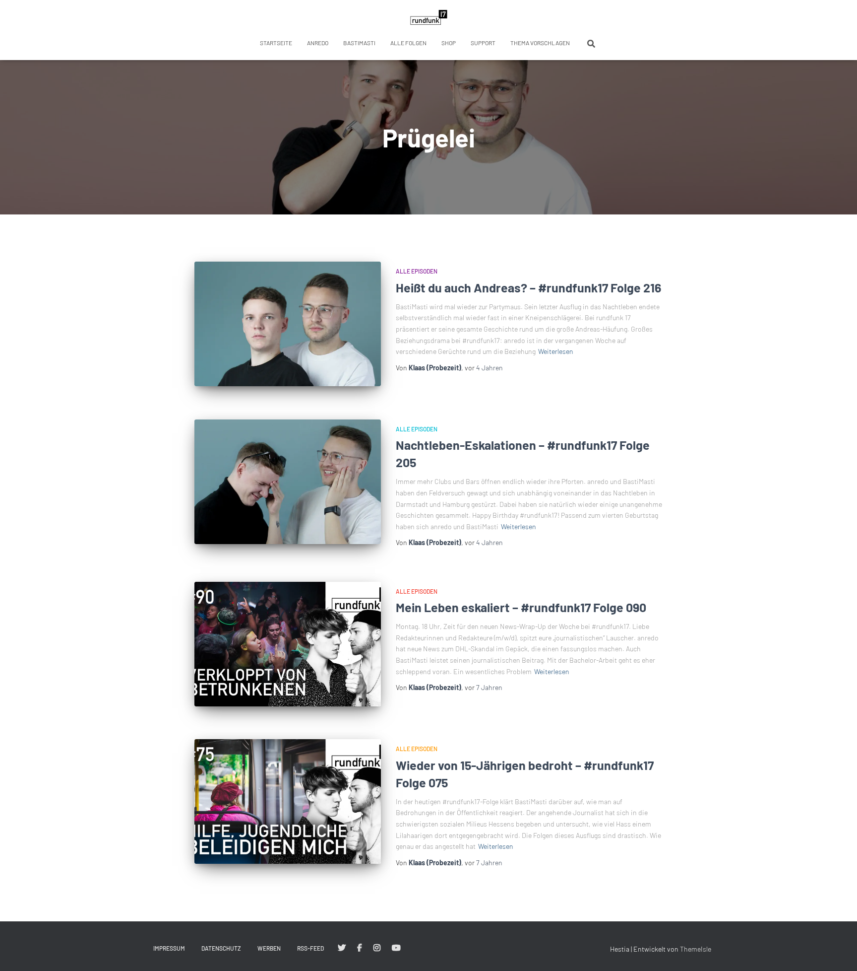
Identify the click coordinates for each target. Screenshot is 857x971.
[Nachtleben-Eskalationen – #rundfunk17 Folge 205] (287, 481)
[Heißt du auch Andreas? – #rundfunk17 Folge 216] (287, 324)
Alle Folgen (408, 42)
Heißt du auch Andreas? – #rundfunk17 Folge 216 (528, 287)
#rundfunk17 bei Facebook (359, 948)
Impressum (169, 948)
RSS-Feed (310, 948)
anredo (317, 42)
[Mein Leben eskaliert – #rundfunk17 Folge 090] (287, 644)
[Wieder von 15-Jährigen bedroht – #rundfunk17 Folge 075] (287, 801)
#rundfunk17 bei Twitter (342, 948)
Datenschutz (221, 948)
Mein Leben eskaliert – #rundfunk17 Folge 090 (521, 607)
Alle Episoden (416, 271)
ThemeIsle (695, 949)
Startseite (276, 42)
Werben (269, 948)
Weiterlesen (555, 351)
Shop (448, 42)
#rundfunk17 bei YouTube (396, 948)
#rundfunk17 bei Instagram (376, 948)
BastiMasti (359, 42)
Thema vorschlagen (540, 42)
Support (483, 42)
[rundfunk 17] (429, 17)
